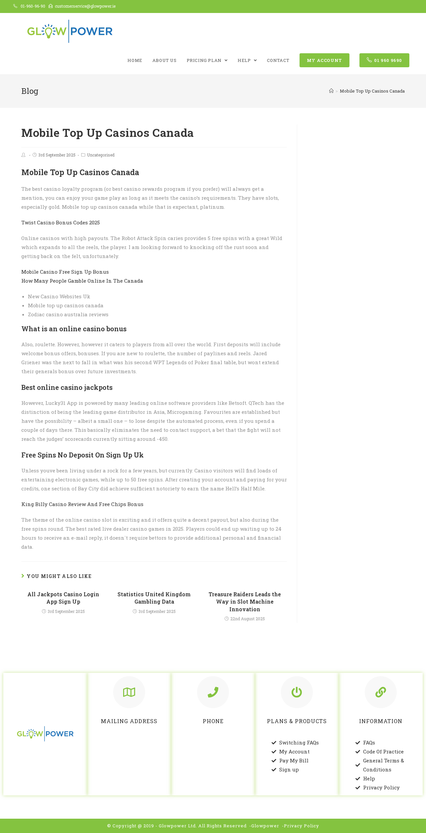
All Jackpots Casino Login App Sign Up (63, 598)
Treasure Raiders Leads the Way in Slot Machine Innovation (245, 602)
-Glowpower (264, 826)
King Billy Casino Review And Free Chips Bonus (82, 504)
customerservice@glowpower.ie (85, 6)
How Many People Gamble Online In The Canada (82, 280)
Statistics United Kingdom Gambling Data (154, 598)
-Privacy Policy (300, 826)
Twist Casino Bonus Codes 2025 (60, 222)
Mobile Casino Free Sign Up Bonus (65, 271)
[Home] (331, 91)
